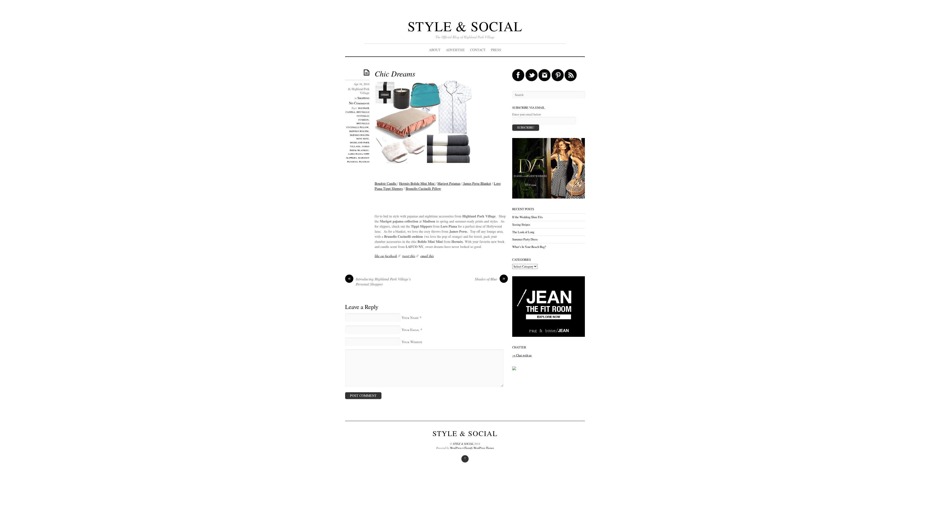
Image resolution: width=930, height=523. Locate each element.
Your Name (410, 317)
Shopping (363, 98)
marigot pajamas (358, 159)
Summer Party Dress (525, 239)
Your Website (412, 341)
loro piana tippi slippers (357, 156)
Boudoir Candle (386, 183)
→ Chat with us (522, 355)
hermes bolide (359, 131)
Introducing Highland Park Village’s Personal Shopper (379, 282)
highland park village (359, 144)
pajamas (364, 161)
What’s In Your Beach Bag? (529, 247)
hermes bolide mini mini (359, 137)
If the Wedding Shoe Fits (527, 217)
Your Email (410, 329)
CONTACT (478, 49)
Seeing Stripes (521, 225)
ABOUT (435, 49)
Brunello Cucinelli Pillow (423, 188)
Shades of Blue (490, 279)
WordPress (456, 448)
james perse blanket (359, 148)
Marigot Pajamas (448, 183)
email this (427, 256)
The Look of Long (523, 232)
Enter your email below (526, 114)
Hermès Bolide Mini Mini (417, 183)
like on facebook (386, 256)
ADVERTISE (455, 49)
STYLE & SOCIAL (465, 26)
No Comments (359, 103)
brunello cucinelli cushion (362, 116)
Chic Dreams (395, 73)
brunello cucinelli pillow (357, 125)
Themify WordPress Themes (479, 448)
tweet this (408, 256)
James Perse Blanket (476, 183)
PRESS (496, 49)
